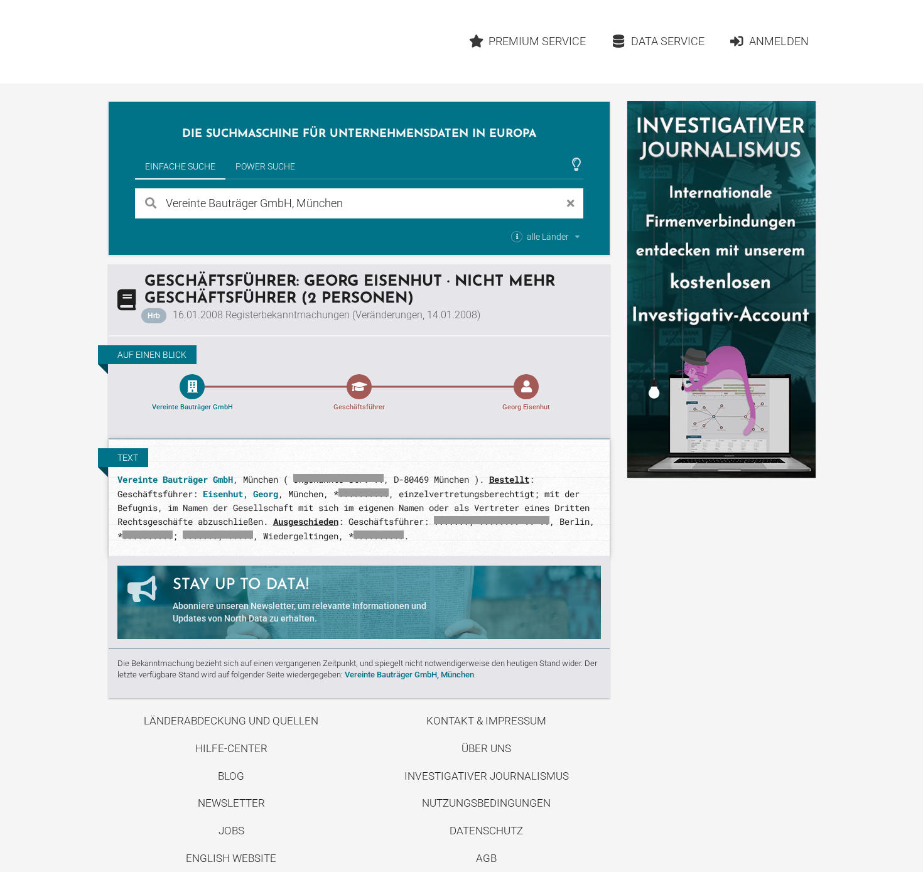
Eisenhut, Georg (240, 494)
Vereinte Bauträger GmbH (175, 479)
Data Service (667, 41)
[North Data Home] (181, 41)
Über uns (486, 748)
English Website (231, 858)
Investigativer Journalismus (486, 776)
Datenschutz (486, 830)
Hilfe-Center (231, 748)
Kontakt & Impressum (486, 720)
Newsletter (231, 803)
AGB (486, 858)
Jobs (231, 830)
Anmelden (779, 41)
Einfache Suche (180, 166)
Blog (231, 776)
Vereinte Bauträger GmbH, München (409, 674)
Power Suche (265, 166)
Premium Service (537, 41)
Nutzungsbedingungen (486, 803)
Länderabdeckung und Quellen (231, 720)
